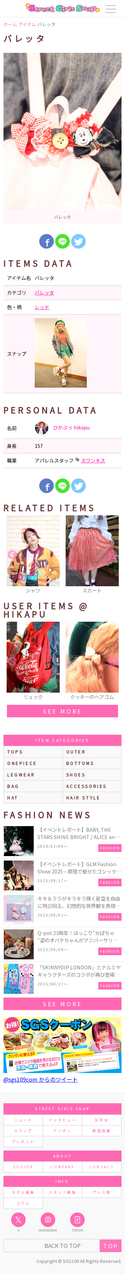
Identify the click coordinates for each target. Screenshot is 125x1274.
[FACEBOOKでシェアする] (46, 241)
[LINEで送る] (62, 241)
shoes (76, 774)
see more (62, 711)
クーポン (62, 1130)
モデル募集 (23, 1192)
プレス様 (101, 1192)
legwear (21, 774)
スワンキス (93, 460)
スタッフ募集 (62, 1192)
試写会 (102, 1119)
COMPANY (62, 1166)
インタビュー (62, 1119)
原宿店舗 (101, 1130)
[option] (62, 138)
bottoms (80, 763)
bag (13, 786)
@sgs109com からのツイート (40, 1079)
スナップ (23, 1130)
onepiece (22, 763)
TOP (110, 1246)
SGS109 (23, 1166)
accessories (86, 786)
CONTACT (102, 1166)
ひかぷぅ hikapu (71, 427)
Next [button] (113, 555)
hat (12, 797)
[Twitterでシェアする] (78, 241)
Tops (15, 752)
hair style (83, 797)
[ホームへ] (62, 8)
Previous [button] (12, 555)
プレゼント (23, 1141)
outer (76, 752)
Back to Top (62, 1245)
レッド (42, 307)
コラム (23, 1203)
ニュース (23, 1119)
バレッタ (44, 292)
